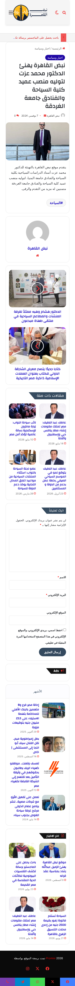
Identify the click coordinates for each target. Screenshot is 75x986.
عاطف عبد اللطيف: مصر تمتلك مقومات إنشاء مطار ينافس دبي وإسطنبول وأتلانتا (53, 430)
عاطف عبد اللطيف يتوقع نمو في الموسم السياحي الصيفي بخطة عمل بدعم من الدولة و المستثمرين (54, 478)
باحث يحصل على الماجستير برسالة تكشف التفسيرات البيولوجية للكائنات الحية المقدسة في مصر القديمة (24, 874)
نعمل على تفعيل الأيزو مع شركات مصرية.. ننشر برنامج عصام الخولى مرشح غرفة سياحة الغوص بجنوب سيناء (24, 806)
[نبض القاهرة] (34, 12)
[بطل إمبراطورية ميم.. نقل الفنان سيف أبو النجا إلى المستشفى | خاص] (53, 744)
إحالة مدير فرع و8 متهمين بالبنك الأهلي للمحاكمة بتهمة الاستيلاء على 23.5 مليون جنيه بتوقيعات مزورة (25, 716)
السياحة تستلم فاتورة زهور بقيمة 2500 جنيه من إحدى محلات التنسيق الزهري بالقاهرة (53, 925)
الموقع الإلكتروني (56, 612)
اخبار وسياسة (42, 48)
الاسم (62, 577)
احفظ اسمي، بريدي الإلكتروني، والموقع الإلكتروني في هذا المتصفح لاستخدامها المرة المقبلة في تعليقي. (41, 636)
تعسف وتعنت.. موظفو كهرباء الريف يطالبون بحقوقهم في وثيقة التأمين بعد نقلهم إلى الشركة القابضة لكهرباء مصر (24, 775)
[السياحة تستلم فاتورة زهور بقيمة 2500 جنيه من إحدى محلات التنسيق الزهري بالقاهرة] (52, 904)
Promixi (50, 958)
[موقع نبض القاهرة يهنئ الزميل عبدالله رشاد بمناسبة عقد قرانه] (52, 850)
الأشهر (37, 691)
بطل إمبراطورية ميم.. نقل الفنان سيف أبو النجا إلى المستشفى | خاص (25, 745)
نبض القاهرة (53, 115)
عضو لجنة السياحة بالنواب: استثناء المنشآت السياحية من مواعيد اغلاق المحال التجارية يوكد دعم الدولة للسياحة (22, 478)
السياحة (55, 203)
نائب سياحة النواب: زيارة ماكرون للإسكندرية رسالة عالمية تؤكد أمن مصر (22, 428)
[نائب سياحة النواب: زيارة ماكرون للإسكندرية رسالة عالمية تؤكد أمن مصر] (22, 411)
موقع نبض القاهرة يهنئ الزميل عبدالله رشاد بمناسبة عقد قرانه (54, 869)
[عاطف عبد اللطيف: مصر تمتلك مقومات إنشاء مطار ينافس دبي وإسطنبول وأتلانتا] (52, 411)
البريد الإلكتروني (56, 594)
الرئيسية (57, 48)
